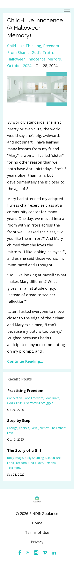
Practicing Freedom (25, 390)
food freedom (33, 398)
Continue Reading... (25, 361)
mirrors (54, 59)
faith (34, 428)
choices (24, 428)
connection (14, 398)
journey (44, 428)
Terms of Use (37, 532)
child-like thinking (24, 45)
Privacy (37, 541)
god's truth (42, 52)
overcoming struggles (38, 403)
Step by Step (18, 420)
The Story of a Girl (24, 450)
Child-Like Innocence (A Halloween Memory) (35, 28)
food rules (52, 398)
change (12, 428)
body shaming (34, 458)
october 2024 (19, 65)
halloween (16, 59)
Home (37, 522)
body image (15, 458)
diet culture (53, 458)
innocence (36, 59)
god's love (35, 463)
